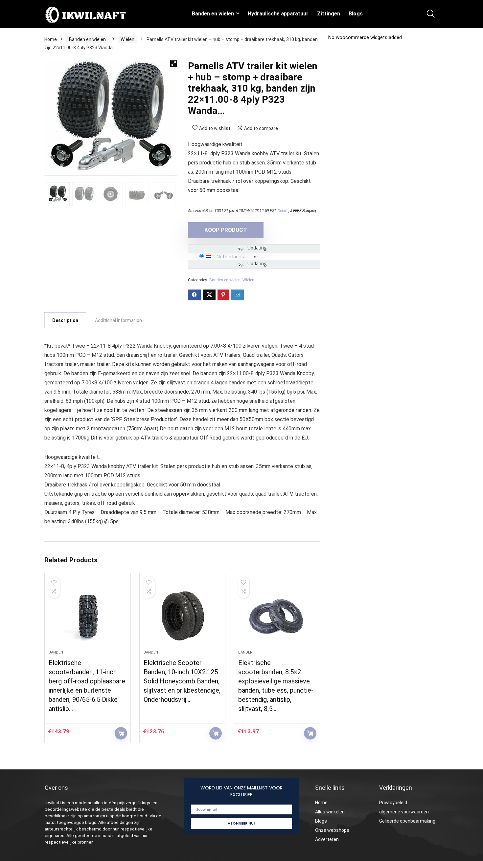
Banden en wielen (213, 14)
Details (283, 210)
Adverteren (327, 839)
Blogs (356, 14)
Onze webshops (332, 830)
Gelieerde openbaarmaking (407, 821)
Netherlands (230, 256)
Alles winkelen (330, 811)
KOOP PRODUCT (225, 229)
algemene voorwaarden (404, 811)
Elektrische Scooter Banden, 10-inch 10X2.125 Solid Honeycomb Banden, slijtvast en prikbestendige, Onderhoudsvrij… (182, 681)
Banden (56, 652)
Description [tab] (65, 320)
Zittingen (328, 14)
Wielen (127, 39)
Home (50, 39)
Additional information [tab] (118, 320)
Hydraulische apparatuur (278, 14)
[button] (173, 63)
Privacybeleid (393, 802)
